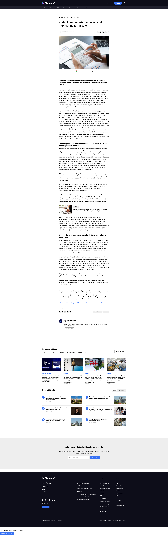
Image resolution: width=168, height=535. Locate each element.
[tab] (114, 390)
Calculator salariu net (104, 506)
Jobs (117, 495)
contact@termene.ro (46, 495)
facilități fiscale (100, 274)
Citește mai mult (69, 328)
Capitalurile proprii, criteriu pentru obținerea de (80, 274)
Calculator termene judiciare (106, 504)
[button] (44, 7)
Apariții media (119, 493)
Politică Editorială (120, 505)
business (106, 312)
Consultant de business (105, 488)
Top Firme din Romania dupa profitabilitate (86, 494)
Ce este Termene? (119, 488)
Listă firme (118, 498)
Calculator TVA (103, 511)
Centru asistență (119, 485)
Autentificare (109, 3)
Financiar (102, 490)
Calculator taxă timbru (105, 501)
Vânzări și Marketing (104, 483)
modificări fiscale (98, 312)
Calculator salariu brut (105, 509)
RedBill (78, 485)
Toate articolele (120, 351)
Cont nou (118, 3)
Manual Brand (119, 502)
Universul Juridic (66, 284)
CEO (101, 481)
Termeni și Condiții (117, 520)
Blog (117, 483)
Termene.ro (62, 291)
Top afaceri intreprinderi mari (83, 499)
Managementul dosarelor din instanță (85, 488)
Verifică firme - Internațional (83, 483)
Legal (101, 495)
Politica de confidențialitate (105, 520)
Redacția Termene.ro (68, 31)
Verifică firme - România (82, 481)
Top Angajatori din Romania (83, 496)
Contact (118, 490)
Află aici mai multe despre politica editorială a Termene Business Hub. (81, 303)
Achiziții (102, 493)
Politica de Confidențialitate (93, 461)
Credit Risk (102, 485)
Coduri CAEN (119, 500)
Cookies (124, 520)
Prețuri (117, 481)
